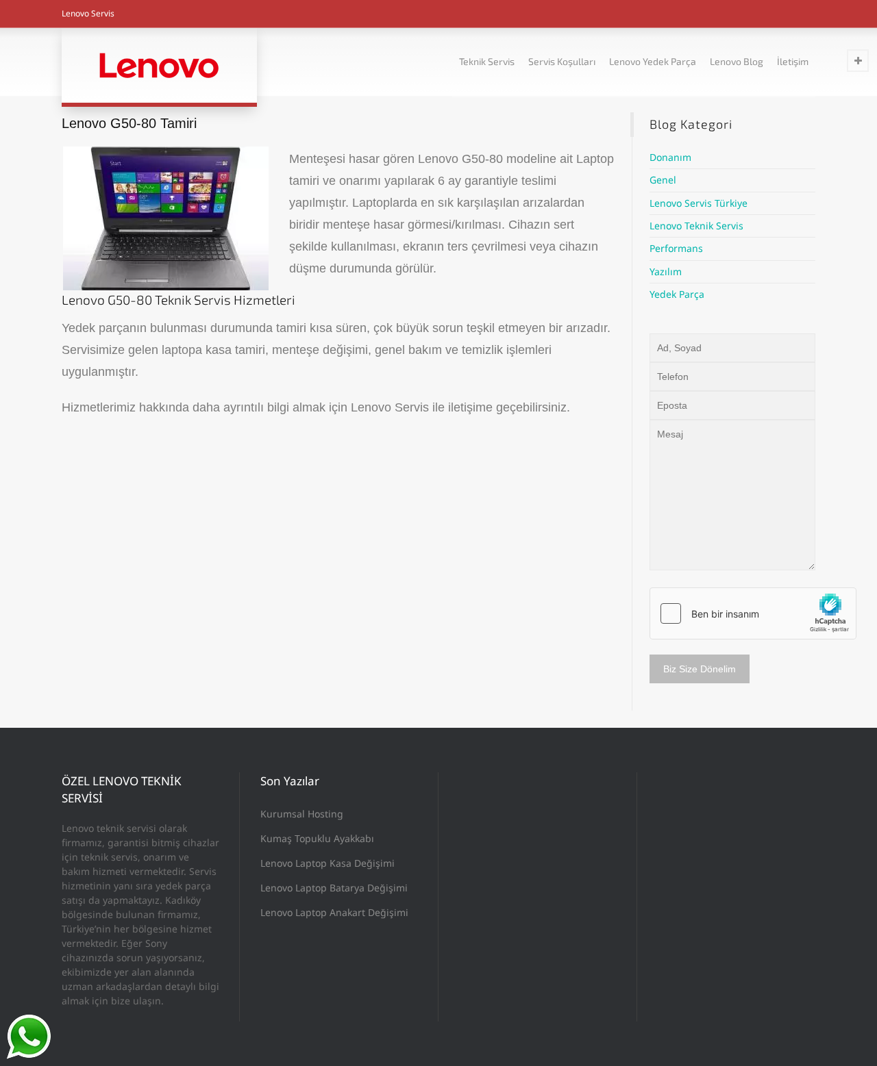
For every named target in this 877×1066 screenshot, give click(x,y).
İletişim (792, 61)
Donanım (670, 157)
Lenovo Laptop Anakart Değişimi (334, 912)
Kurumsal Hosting (301, 813)
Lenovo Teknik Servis (696, 225)
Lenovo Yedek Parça (652, 61)
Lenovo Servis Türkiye (699, 203)
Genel (663, 179)
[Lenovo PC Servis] (159, 65)
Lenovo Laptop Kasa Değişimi (327, 863)
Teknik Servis (487, 61)
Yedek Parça (677, 294)
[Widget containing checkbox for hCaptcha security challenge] (753, 613)
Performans (676, 248)
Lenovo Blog (736, 61)
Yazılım (666, 271)
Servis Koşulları (561, 61)
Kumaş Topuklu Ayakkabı (317, 838)
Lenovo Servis (88, 13)
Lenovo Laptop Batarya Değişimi (334, 887)
